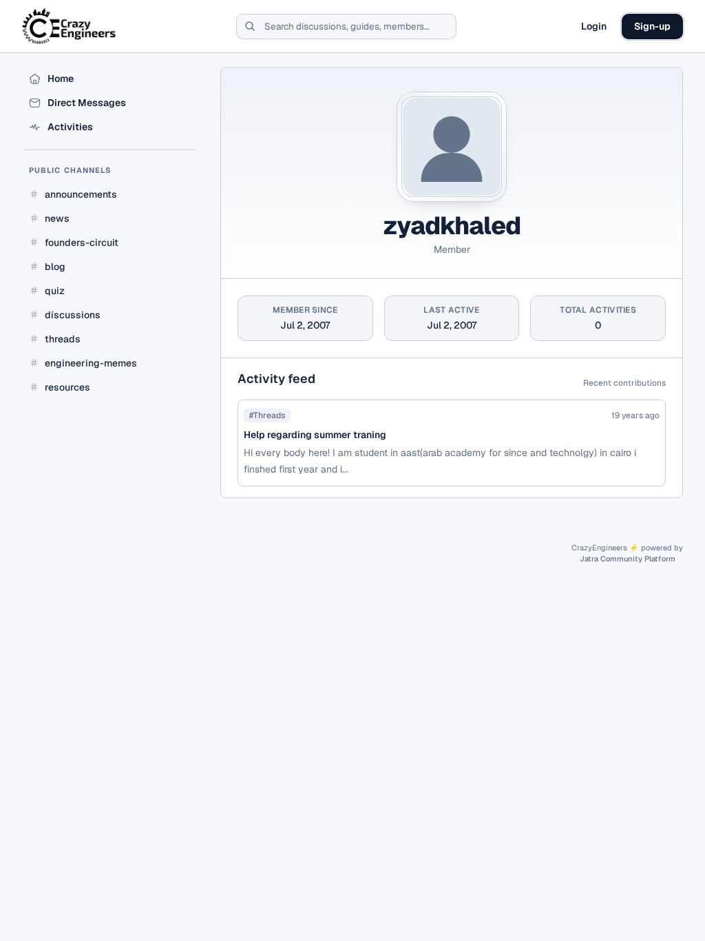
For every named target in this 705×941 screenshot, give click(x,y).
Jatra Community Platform (627, 558)
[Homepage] (70, 26)
